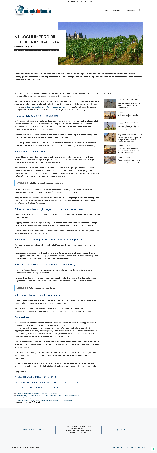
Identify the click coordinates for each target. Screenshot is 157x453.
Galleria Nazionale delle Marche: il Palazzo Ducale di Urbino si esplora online (129, 105)
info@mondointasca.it (35, 430)
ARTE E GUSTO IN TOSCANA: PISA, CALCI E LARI (38, 388)
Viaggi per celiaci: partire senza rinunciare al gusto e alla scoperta (130, 161)
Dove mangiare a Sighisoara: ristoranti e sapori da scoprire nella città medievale (128, 150)
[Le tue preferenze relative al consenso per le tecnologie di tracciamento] (153, 449)
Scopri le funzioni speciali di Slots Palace (31, 398)
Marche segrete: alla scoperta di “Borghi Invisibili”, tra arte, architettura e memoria (129, 140)
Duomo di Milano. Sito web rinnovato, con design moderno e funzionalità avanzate (46, 400)
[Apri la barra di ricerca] (140, 10)
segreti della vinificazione (72, 396)
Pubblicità (131, 10)
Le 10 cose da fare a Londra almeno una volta (128, 116)
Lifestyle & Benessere (23, 50)
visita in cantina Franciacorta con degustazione (44, 107)
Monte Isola (58, 396)
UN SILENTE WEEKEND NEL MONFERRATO (35, 377)
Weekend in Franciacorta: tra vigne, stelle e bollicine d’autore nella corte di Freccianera (129, 128)
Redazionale (18, 47)
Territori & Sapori (51, 50)
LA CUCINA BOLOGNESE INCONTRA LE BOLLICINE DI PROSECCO (46, 382)
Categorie (116, 10)
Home (107, 10)
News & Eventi (38, 50)
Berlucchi (20, 396)
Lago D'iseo (49, 396)
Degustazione (29, 396)
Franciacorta (39, 396)
